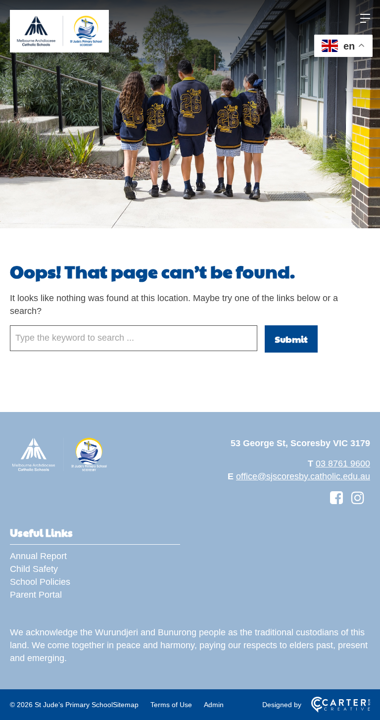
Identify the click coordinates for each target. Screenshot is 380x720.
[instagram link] (357, 498)
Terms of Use (171, 705)
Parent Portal (36, 595)
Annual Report (38, 556)
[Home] (59, 470)
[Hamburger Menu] (365, 18)
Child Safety (34, 569)
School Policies (40, 582)
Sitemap (126, 705)
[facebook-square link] (336, 498)
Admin (214, 705)
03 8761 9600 (343, 463)
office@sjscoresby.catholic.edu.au (303, 476)
